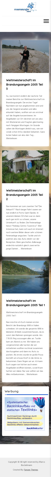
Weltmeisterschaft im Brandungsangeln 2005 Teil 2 (24, 195)
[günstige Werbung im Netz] (25, 414)
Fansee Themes (31, 470)
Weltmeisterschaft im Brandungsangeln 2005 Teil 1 (25, 303)
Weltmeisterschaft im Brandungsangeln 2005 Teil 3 (24, 84)
